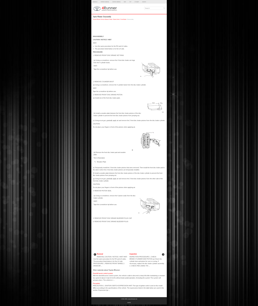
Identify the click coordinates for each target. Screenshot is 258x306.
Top (130, 2)
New (125, 2)
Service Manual (116, 2)
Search (144, 2)
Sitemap (137, 2)
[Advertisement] (129, 28)
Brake (110, 19)
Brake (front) (116, 19)
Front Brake (123, 19)
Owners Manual (105, 2)
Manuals (95, 2)
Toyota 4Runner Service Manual (101, 19)
